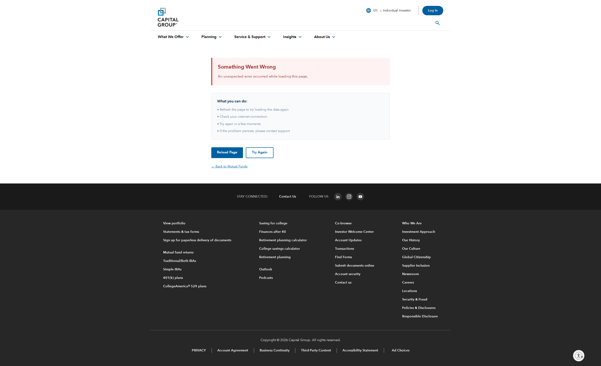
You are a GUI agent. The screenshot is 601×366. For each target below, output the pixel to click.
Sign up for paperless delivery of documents (197, 240)
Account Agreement (232, 350)
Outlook (265, 269)
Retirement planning (275, 257)
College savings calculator (279, 248)
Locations (409, 291)
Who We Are (412, 223)
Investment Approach (418, 232)
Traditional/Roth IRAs (179, 261)
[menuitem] (174, 37)
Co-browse (343, 223)
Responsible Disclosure (420, 316)
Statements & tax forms (181, 232)
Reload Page (227, 152)
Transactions (344, 248)
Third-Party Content (316, 350)
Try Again (259, 152)
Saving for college (273, 223)
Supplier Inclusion (416, 265)
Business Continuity (274, 350)
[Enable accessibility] (578, 355)
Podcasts (266, 278)
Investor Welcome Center (354, 232)
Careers (408, 282)
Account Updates (348, 240)
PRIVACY (199, 350)
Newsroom (410, 274)
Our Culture (411, 248)
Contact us (343, 282)
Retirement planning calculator (283, 240)
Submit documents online (354, 265)
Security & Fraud (414, 299)
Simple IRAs (172, 269)
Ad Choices (400, 350)
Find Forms (343, 257)
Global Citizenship (416, 257)
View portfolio (174, 223)
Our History (411, 240)
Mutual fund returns (178, 252)
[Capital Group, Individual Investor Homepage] (193, 17)
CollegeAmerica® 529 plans (184, 286)
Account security (347, 274)
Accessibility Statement (360, 350)
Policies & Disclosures (418, 308)
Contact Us (287, 196)
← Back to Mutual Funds (229, 166)
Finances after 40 (272, 232)
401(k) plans (173, 278)
